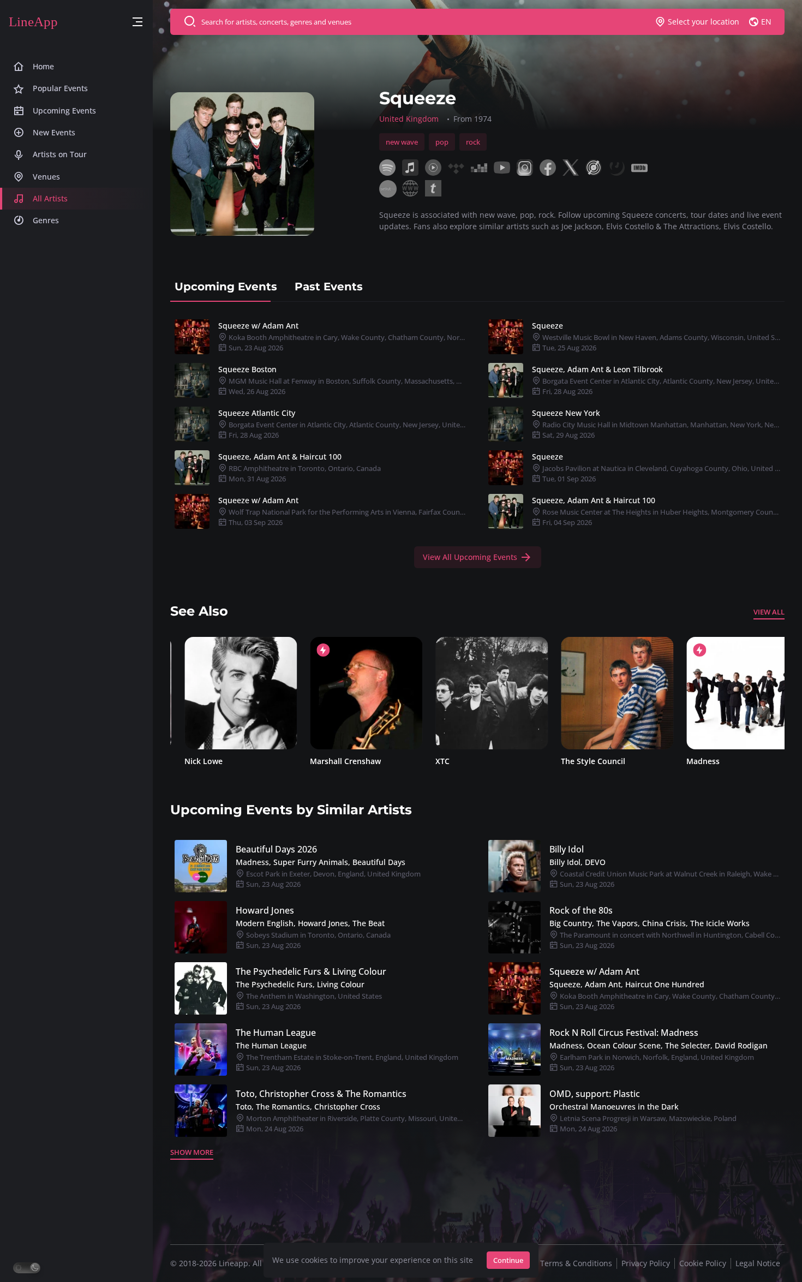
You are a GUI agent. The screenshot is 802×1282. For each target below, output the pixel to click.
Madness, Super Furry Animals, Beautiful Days (320, 862)
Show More (191, 1152)
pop (441, 142)
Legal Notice (757, 1263)
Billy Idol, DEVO (577, 862)
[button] (137, 22)
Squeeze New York (566, 413)
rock (473, 142)
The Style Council (579, 761)
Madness (688, 761)
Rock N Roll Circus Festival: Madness (623, 1033)
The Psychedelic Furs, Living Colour (300, 984)
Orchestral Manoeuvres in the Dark (614, 1106)
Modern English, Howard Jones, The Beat (310, 923)
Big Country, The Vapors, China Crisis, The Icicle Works (649, 923)
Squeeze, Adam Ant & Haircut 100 (280, 456)
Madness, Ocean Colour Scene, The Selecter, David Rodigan (658, 1045)
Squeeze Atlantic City (256, 413)
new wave (402, 142)
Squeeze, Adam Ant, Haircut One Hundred (626, 984)
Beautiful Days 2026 (276, 849)
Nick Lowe (189, 761)
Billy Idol (566, 849)
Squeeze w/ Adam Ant (258, 325)
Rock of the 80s (581, 910)
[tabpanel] (477, 441)
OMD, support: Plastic (594, 1094)
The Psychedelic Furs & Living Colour (311, 971)
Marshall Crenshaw (331, 761)
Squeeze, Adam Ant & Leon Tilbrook (597, 369)
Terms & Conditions (576, 1263)
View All (769, 612)
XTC (428, 761)
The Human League (276, 1033)
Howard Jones (265, 910)
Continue (508, 1260)
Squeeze (547, 325)
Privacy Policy (645, 1263)
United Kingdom (409, 119)
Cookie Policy (702, 1263)
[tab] (226, 286)
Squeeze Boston (247, 369)
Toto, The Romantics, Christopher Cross (308, 1106)
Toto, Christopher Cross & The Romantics (321, 1094)
